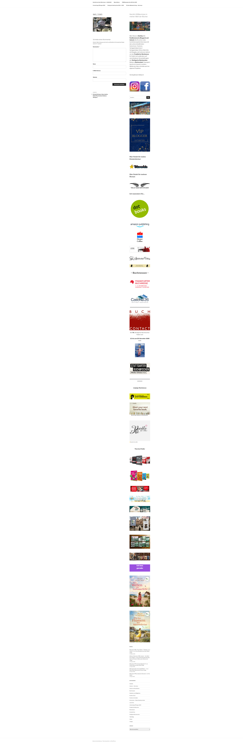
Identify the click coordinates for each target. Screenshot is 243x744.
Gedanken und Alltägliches (135, 693)
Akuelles (131, 683)
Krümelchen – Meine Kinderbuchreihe (137, 700)
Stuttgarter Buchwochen (135, 714)
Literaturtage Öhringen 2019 (99, 5)
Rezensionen (132, 709)
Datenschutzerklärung (97, 741)
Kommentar (96, 46)
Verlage (131, 721)
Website (95, 77)
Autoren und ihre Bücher (134, 688)
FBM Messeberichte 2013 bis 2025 (129, 2)
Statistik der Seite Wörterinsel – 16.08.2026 (102, 2)
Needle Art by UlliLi (134, 442)
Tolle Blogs (132, 716)
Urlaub (131, 719)
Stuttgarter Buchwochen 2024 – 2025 (116, 5)
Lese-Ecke (132, 702)
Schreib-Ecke (132, 712)
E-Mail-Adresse (97, 70)
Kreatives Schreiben (134, 697)
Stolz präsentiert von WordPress (109, 741)
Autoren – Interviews (134, 686)
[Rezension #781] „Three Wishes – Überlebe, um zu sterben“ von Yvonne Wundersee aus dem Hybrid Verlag (140, 651)
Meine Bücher (117, 2)
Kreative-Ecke (132, 695)
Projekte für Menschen (134, 707)
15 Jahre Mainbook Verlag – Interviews (134, 5)
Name (94, 64)
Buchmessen (132, 690)
